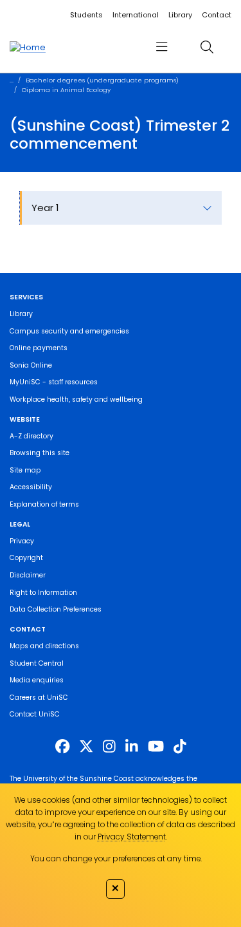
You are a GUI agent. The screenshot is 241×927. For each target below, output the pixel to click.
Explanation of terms (44, 504)
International (135, 15)
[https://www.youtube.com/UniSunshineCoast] (156, 746)
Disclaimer (28, 575)
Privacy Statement (132, 836)
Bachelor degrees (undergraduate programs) (102, 80)
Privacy (22, 541)
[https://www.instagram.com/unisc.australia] (109, 746)
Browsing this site (39, 453)
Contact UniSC (35, 714)
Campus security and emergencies (69, 331)
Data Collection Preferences (56, 609)
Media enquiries (37, 680)
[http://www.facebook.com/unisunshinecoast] (62, 746)
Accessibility (31, 487)
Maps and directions (44, 646)
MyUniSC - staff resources (54, 382)
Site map (25, 470)
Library (180, 15)
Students (86, 15)
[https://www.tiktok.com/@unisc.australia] (180, 746)
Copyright (26, 558)
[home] (28, 47)
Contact (216, 15)
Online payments (38, 348)
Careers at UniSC (39, 697)
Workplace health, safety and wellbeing (76, 399)
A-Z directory (31, 436)
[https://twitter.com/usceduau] (86, 746)
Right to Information (43, 592)
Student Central (37, 663)
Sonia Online (31, 365)
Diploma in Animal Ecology (66, 90)
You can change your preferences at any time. (116, 858)
